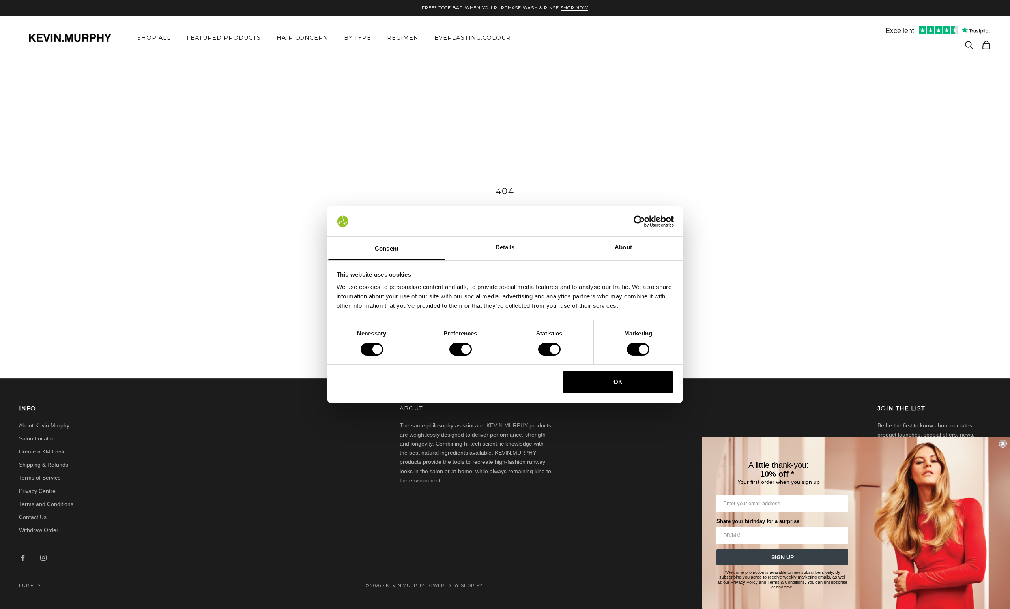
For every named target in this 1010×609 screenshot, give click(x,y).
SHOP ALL (154, 37)
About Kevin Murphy (44, 425)
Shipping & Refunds (43, 464)
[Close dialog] (1003, 444)
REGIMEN (403, 37)
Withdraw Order (38, 530)
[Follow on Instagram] (43, 558)
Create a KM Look (41, 451)
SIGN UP (782, 557)
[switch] (460, 349)
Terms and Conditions (46, 504)
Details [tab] (505, 247)
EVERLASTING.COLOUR (472, 37)
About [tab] (623, 247)
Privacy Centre (37, 491)
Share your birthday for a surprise (757, 521)
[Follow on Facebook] (23, 558)
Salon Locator (36, 438)
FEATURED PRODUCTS (224, 37)
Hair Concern (302, 37)
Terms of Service (40, 477)
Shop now (574, 8)
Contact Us (33, 517)
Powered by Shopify (454, 585)
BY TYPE (357, 37)
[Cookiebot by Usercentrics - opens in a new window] (639, 221)
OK (618, 382)
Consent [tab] (386, 248)
